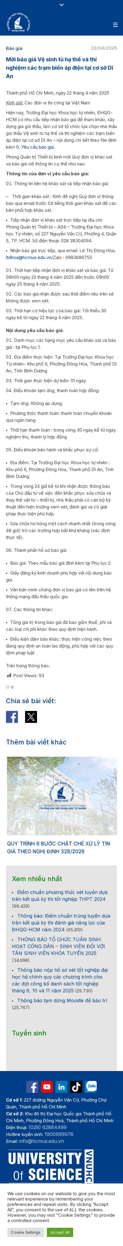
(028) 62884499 (48, 1126)
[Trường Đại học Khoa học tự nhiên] (61, 1086)
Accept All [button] (60, 1232)
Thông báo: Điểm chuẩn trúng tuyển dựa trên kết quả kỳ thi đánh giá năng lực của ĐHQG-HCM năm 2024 (61, 921)
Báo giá (14, 48)
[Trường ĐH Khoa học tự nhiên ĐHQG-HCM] (32, 1086)
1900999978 (58, 1133)
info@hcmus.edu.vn (41, 1140)
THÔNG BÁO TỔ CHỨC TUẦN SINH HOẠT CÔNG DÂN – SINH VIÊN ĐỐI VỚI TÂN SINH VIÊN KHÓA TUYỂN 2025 (58, 945)
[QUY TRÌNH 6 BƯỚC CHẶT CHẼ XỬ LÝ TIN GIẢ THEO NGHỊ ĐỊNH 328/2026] (61, 796)
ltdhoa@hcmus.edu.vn (28, 257)
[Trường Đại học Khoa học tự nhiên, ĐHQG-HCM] (18, 22)
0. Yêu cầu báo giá (35, 147)
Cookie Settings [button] (25, 1232)
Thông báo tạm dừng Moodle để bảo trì (62, 999)
